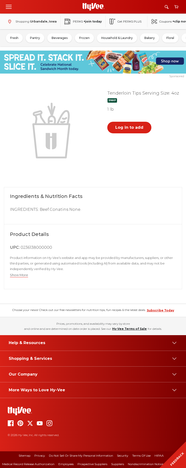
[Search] (166, 7)
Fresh (14, 38)
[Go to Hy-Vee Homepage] (93, 7)
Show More (19, 275)
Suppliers (117, 464)
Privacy (39, 455)
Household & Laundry (117, 38)
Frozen (84, 38)
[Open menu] (9, 6)
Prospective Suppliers (92, 464)
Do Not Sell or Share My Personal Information (81, 455)
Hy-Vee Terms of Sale (129, 329)
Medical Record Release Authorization (28, 464)
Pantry (35, 38)
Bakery (149, 38)
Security (122, 455)
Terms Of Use (141, 455)
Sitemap (25, 455)
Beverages (60, 38)
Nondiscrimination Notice (145, 464)
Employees (66, 464)
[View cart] (176, 7)
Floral (170, 38)
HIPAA (159, 455)
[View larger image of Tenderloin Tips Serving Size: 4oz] (52, 130)
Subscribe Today (160, 310)
